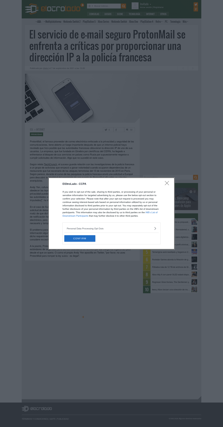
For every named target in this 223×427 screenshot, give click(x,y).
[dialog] (111, 213)
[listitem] (111, 228)
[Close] (168, 184)
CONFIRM (79, 238)
